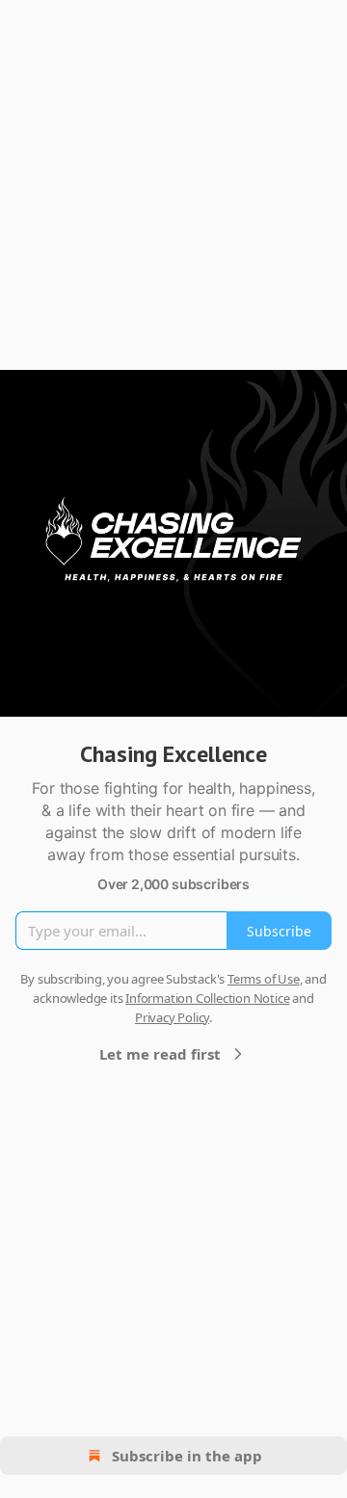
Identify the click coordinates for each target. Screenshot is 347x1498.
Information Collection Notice (207, 998)
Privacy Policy (172, 1017)
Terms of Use (263, 978)
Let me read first (160, 1054)
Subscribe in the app (187, 1455)
